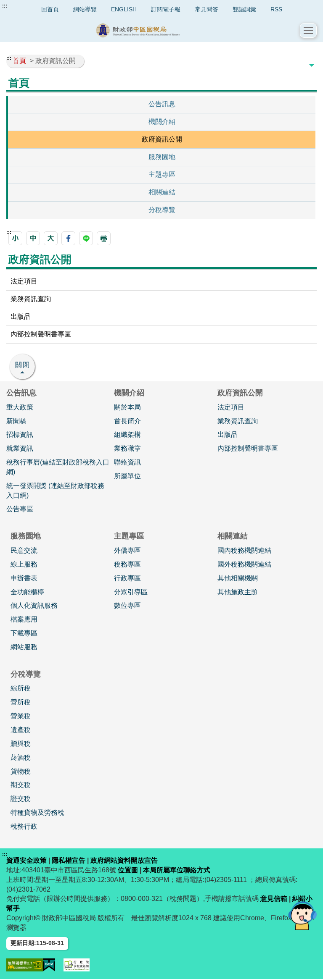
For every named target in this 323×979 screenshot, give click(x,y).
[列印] (104, 238)
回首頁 (50, 9)
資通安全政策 (26, 860)
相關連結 (161, 192)
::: (4, 6)
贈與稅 (21, 743)
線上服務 (24, 564)
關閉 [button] (22, 364)
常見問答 (206, 9)
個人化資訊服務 (34, 605)
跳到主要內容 (22, 6)
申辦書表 (24, 578)
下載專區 (24, 633)
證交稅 (21, 798)
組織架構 (127, 434)
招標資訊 (19, 434)
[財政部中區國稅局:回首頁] (153, 30)
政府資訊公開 (162, 139)
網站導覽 (85, 9)
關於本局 (127, 407)
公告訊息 (161, 104)
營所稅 (21, 702)
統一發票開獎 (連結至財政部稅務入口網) (55, 490)
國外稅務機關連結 (244, 564)
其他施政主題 (237, 592)
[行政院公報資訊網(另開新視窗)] (77, 964)
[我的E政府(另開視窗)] (49, 964)
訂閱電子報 (165, 9)
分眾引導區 (131, 592)
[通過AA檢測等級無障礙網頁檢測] (24, 964)
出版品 (21, 316)
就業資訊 (19, 448)
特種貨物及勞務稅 (37, 812)
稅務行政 (24, 826)
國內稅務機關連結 (244, 550)
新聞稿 (16, 421)
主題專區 (161, 174)
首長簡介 (127, 421)
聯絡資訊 (127, 462)
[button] (308, 30)
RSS (276, 9)
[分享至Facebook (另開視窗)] (68, 238)
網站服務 (24, 647)
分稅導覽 (161, 209)
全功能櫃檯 (27, 592)
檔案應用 (24, 619)
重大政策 (19, 407)
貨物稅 (21, 771)
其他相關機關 (237, 578)
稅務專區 (127, 564)
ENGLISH (124, 9)
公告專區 (19, 508)
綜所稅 (21, 688)
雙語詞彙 (244, 9)
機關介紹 (161, 121)
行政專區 (127, 578)
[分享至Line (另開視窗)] (86, 238)
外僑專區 (127, 550)
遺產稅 (21, 729)
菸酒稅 (21, 757)
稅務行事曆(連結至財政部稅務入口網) (57, 467)
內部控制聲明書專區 (41, 334)
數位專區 (127, 605)
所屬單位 (127, 476)
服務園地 (161, 156)
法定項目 (24, 281)
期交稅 (21, 784)
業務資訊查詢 (31, 298)
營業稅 (21, 715)
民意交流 (24, 550)
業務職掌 (127, 448)
